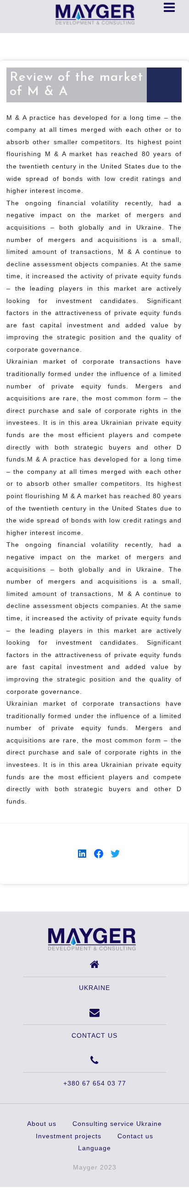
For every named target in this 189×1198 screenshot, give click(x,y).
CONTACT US (94, 1035)
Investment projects (68, 1136)
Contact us (135, 1136)
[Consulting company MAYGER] (91, 938)
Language (94, 1148)
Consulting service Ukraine (117, 1123)
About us (41, 1123)
